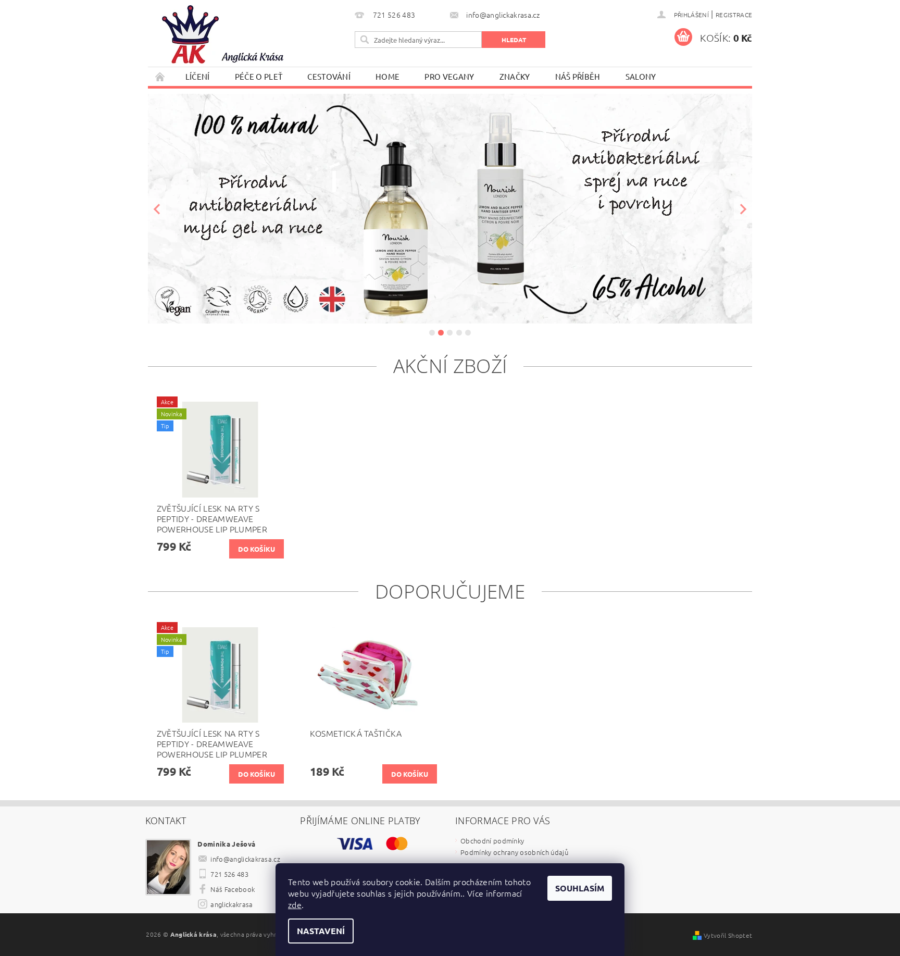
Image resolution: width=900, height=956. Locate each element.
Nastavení (321, 930)
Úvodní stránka (160, 76)
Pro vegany (449, 76)
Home (387, 76)
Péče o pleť (259, 76)
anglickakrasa (231, 904)
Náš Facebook (232, 889)
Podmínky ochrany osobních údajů (514, 852)
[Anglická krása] (218, 36)
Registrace (734, 14)
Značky (514, 76)
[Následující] (743, 209)
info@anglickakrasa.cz (245, 859)
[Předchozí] (157, 209)
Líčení (197, 76)
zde (295, 904)
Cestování (329, 76)
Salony (641, 76)
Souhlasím (579, 888)
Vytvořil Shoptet (728, 935)
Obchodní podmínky (492, 841)
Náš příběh (578, 76)
